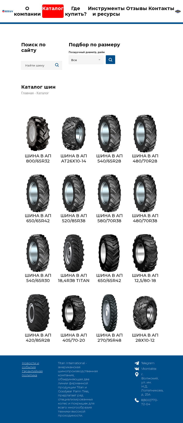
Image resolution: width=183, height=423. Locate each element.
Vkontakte (148, 369)
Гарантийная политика (32, 373)
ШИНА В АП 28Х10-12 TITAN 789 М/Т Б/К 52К (145, 343)
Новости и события (30, 365)
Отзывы (136, 8)
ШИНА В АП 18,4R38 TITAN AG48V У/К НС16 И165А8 (73, 283)
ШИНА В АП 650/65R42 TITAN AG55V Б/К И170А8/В (109, 283)
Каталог (53, 8)
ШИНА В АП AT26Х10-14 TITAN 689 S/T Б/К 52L (73, 163)
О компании (27, 11)
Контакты (161, 8)
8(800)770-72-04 (149, 402)
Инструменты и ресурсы (106, 11)
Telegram (147, 363)
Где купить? (76, 11)
